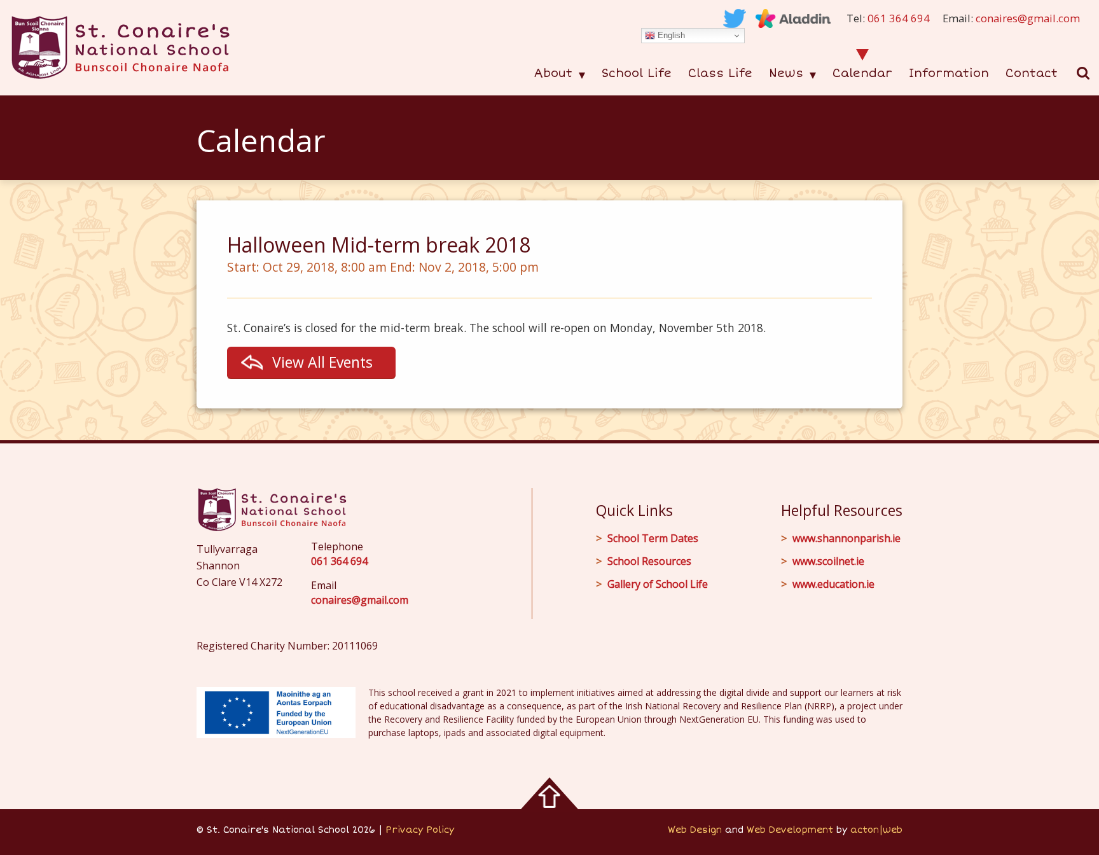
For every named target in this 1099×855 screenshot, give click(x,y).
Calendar (862, 73)
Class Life (720, 73)
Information (949, 73)
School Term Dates (652, 538)
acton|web (876, 829)
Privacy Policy (419, 829)
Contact (1032, 73)
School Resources (649, 561)
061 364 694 (898, 18)
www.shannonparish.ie (846, 538)
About (553, 73)
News (786, 73)
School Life (637, 73)
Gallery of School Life (657, 584)
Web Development (790, 829)
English (670, 35)
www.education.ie (833, 584)
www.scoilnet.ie (828, 561)
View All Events (322, 362)
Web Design (695, 829)
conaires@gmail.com (1028, 18)
